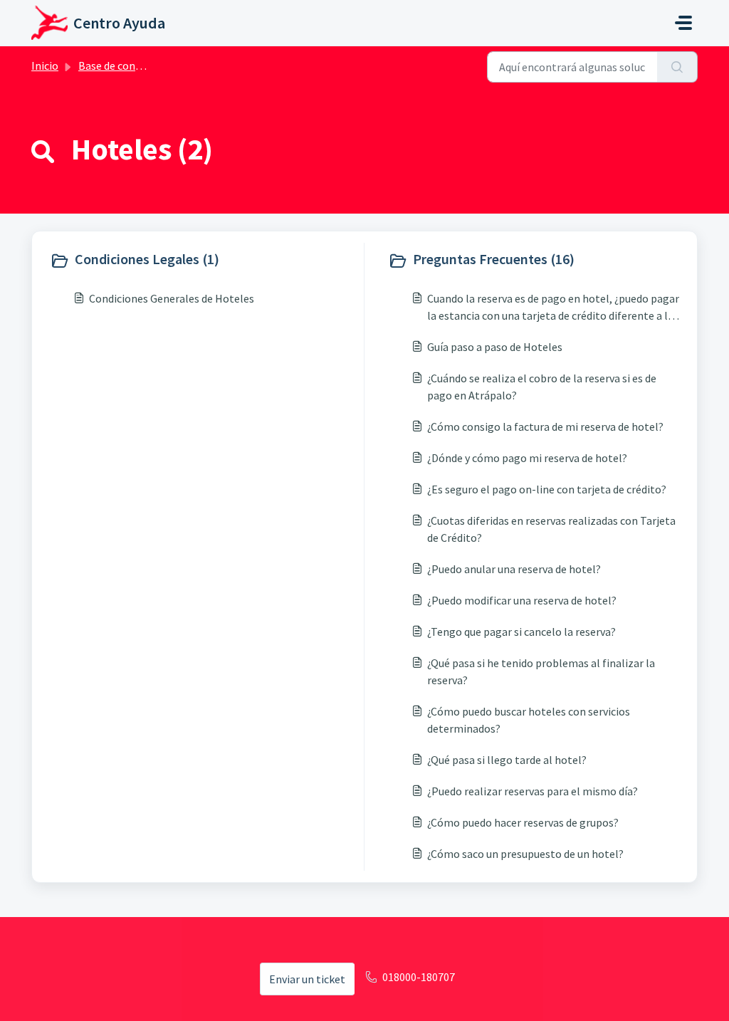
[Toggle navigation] (683, 23)
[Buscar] (677, 67)
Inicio (44, 65)
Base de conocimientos (134, 65)
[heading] (203, 260)
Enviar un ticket (307, 979)
